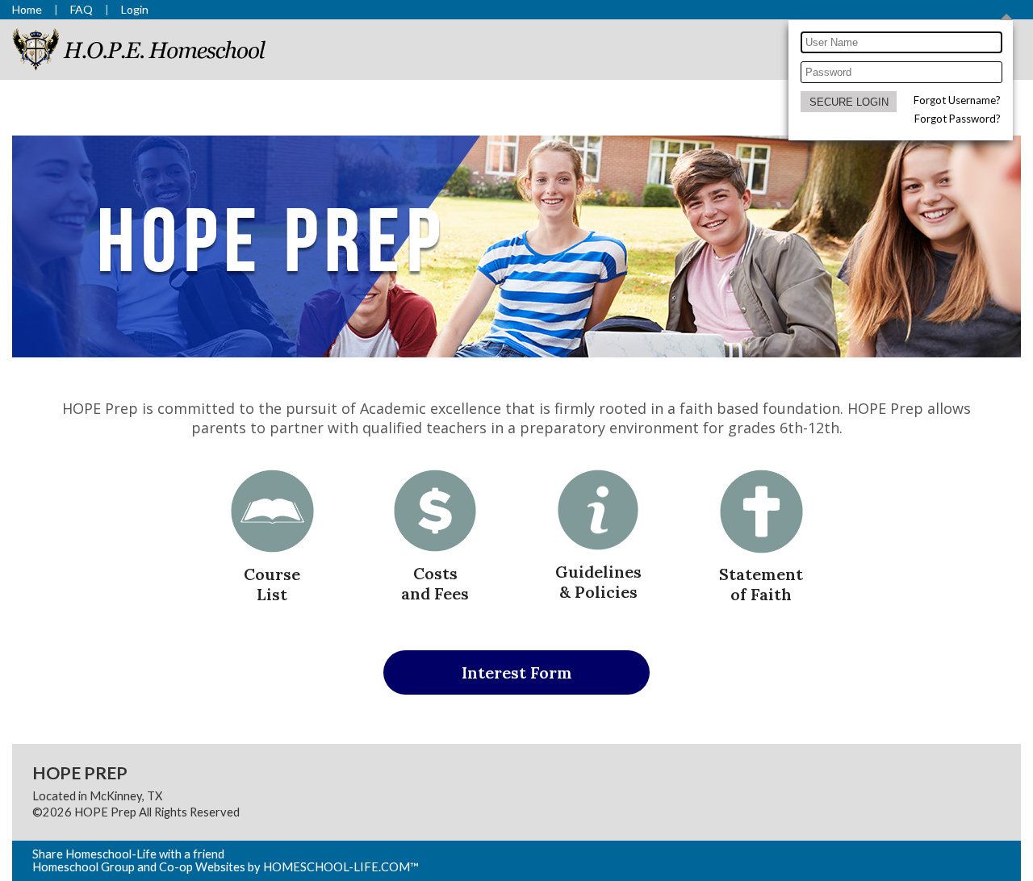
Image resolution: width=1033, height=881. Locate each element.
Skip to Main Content (310, 812)
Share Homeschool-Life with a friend (128, 854)
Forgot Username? (957, 100)
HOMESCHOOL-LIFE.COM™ (341, 867)
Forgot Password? (957, 118)
